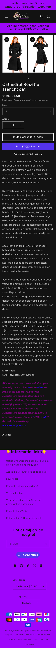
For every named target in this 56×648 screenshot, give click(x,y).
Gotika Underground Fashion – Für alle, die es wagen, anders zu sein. (27, 462)
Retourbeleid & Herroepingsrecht (24, 518)
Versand (17, 100)
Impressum (30, 644)
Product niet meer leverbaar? (22, 486)
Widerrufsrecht (44, 634)
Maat (4, 105)
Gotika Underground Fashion (26, 631)
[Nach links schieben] (21, 78)
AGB (36, 639)
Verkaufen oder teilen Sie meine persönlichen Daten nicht (23, 502)
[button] (6, 16)
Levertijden (12, 478)
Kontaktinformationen (21, 639)
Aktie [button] (8, 435)
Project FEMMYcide (16, 511)
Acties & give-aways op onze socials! (26, 471)
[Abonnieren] (46, 543)
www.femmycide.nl (14, 425)
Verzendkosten (14, 493)
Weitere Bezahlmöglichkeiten (28, 154)
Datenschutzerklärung (25, 634)
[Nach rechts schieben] (34, 78)
